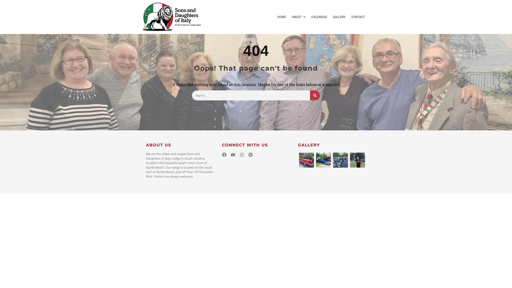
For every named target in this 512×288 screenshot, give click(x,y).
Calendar (319, 17)
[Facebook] (224, 155)
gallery (309, 145)
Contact (358, 17)
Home (281, 17)
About (297, 17)
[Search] (315, 95)
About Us (158, 145)
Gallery (339, 17)
